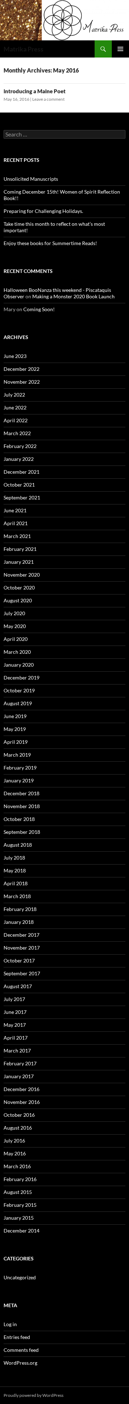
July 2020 (14, 613)
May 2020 (15, 626)
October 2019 (19, 690)
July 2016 (14, 1140)
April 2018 (16, 883)
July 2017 (14, 999)
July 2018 (14, 858)
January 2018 (19, 922)
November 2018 (22, 806)
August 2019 (18, 703)
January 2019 (19, 780)
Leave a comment (48, 99)
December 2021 (21, 472)
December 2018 (21, 793)
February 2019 (20, 768)
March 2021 (17, 536)
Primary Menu (120, 49)
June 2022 (15, 407)
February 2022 (20, 446)
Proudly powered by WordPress (33, 1395)
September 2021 (22, 497)
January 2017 (19, 1076)
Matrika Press (23, 49)
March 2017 (17, 1050)
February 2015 (20, 1205)
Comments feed (21, 1350)
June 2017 (15, 1012)
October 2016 (19, 1115)
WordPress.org (20, 1363)
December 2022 (21, 369)
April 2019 (16, 742)
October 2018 (19, 819)
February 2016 (20, 1179)
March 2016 (17, 1166)
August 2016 (18, 1128)
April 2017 (16, 1038)
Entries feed (17, 1337)
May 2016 (15, 1153)
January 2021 (19, 562)
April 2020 (16, 639)
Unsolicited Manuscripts (31, 179)
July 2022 (14, 395)
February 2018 (20, 909)
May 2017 (15, 1025)
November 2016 (22, 1102)
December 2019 (21, 677)
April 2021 (16, 523)
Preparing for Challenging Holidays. (43, 211)
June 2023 (15, 356)
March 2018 (17, 896)
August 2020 (18, 600)
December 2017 (21, 935)
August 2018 (18, 845)
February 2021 (20, 549)
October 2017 (19, 960)
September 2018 (22, 832)
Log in (10, 1324)
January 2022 (19, 459)
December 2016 (21, 1089)
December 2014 (21, 1231)
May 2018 (15, 870)
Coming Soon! (39, 309)
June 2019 (15, 716)
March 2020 (17, 652)
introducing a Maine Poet (35, 91)
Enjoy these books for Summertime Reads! (50, 243)
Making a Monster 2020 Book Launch (73, 296)
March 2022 (17, 433)
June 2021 (15, 510)
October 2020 (19, 587)
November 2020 (22, 575)
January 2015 (19, 1218)
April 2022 (16, 420)
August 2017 (18, 986)
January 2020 (19, 665)
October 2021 (19, 485)
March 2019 (17, 755)
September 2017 (22, 973)
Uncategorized (20, 1277)
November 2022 (22, 382)
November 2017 (22, 948)
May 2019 (15, 729)
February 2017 (20, 1063)
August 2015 (18, 1192)
